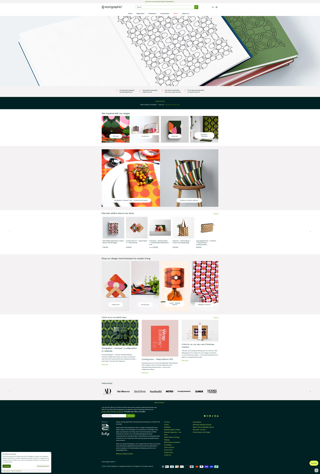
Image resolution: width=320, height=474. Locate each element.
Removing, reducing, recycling (202, 424)
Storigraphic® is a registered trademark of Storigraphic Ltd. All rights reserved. (131, 466)
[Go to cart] (217, 7)
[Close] (50, 453)
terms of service (118, 411)
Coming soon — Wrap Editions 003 (157, 359)
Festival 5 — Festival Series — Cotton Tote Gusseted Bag (182, 242)
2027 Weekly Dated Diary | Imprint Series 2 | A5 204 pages (113, 242)
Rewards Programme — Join (172, 432)
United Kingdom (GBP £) (108, 461)
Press (165, 435)
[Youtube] (210, 416)
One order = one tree (199, 429)
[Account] (213, 7)
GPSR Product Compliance (172, 442)
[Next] (310, 231)
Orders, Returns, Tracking (171, 437)
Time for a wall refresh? (147, 77)
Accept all (6, 466)
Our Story (167, 422)
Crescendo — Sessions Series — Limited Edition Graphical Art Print (159, 242)
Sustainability (197, 422)
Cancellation (168, 445)
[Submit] (196, 7)
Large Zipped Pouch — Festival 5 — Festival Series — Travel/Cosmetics (206, 242)
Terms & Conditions (16, 471)
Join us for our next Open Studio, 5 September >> (160, 1)
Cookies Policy (8, 462)
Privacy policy (6, 471)
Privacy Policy (168, 450)
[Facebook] (205, 416)
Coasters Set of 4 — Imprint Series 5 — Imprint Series (136, 242)
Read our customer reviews (124, 453)
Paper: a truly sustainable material (203, 427)
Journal (166, 424)
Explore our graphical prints (171, 77)
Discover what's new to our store (118, 213)
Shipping (166, 440)
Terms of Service (169, 447)
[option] (160, 51)
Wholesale (167, 427)
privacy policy (106, 411)
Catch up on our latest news (114, 317)
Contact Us (167, 455)
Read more (105, 364)
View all (216, 213)
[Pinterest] (215, 416)
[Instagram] (207, 416)
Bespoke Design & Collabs (172, 429)
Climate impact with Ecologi (201, 432)
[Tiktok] (212, 416)
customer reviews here (172, 105)
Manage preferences (43, 466)
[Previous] (10, 231)
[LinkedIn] (217, 416)
